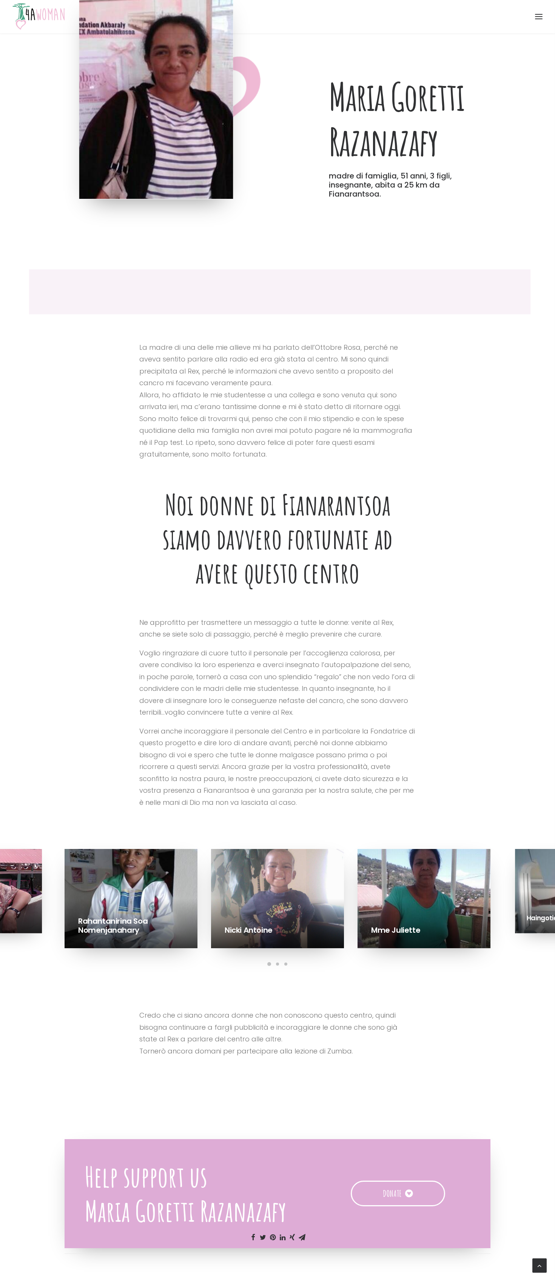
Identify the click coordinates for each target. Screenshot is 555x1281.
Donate (392, 1193)
